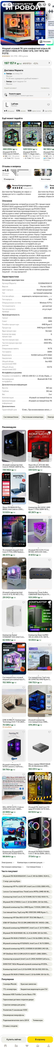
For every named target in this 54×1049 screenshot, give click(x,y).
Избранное (27, 1046)
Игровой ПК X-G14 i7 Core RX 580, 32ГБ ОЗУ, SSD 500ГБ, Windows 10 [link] (38, 551)
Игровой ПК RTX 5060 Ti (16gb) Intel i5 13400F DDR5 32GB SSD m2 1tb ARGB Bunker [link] (31, 153)
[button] (27, 63)
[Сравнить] (39, 4)
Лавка (16, 1046)
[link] (27, 876)
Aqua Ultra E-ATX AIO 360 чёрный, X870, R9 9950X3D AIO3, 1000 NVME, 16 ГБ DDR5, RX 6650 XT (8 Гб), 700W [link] (39, 466)
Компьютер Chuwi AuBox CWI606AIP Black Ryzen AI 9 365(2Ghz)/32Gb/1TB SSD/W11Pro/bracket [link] (39, 593)
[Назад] (4, 4)
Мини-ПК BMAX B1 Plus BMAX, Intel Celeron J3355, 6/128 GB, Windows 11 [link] (13, 508)
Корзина (37, 1046)
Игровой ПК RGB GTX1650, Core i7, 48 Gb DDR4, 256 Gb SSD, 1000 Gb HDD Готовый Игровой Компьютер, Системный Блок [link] (39, 853)
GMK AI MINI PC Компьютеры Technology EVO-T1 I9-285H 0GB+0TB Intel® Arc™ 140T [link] (14, 721)
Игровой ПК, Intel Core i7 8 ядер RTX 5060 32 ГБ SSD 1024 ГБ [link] (38, 808)
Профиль (48, 1046)
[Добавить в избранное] (44, 4)
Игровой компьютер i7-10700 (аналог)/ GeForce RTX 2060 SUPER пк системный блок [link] (12, 766)
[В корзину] (19, 144)
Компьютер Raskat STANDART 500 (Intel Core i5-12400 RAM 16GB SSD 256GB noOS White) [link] (13, 636)
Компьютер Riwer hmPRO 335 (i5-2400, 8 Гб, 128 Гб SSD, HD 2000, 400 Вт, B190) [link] (39, 636)
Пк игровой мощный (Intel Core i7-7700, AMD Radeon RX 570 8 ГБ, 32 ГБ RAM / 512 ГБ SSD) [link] (14, 551)
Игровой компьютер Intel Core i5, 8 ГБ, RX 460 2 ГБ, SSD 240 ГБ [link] (13, 593)
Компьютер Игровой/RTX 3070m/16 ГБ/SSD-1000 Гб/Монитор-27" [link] (14, 853)
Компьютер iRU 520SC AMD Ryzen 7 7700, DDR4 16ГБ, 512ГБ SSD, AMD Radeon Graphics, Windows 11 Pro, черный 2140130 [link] (39, 508)
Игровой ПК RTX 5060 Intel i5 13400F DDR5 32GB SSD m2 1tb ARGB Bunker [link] (11, 153)
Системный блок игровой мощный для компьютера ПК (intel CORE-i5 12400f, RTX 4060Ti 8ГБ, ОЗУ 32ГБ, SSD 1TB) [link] (14, 678)
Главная (5, 1046)
